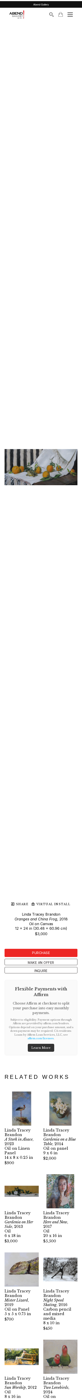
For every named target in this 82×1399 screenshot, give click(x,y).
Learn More (41, 1048)
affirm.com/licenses (41, 1038)
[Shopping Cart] (60, 14)
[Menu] (70, 14)
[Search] (51, 14)
